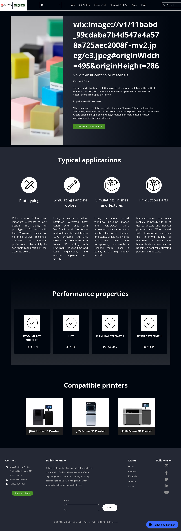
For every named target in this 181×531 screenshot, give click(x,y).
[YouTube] (166, 492)
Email (66, 500)
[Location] (6, 467)
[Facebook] (166, 472)
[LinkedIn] (166, 485)
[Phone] (6, 484)
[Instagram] (166, 466)
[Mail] (6, 479)
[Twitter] (166, 479)
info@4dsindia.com (18, 479)
